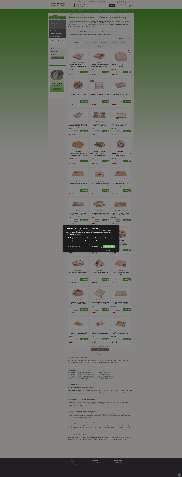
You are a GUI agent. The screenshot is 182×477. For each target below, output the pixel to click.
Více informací (78, 234)
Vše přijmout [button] (109, 246)
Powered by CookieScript (110, 250)
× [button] (117, 226)
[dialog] (91, 238)
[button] (73, 246)
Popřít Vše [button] (95, 246)
